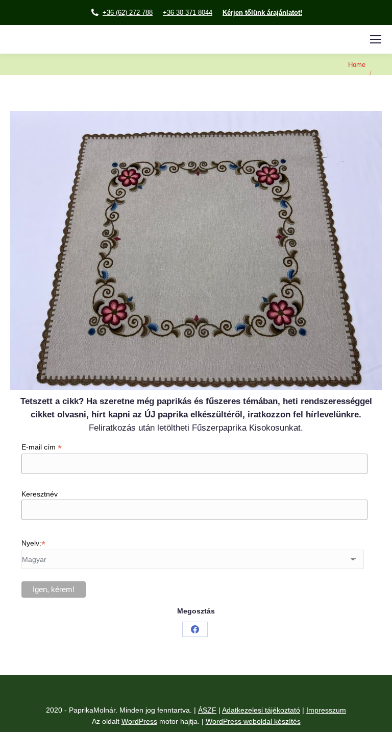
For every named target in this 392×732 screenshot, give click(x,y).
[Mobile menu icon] (376, 39)
